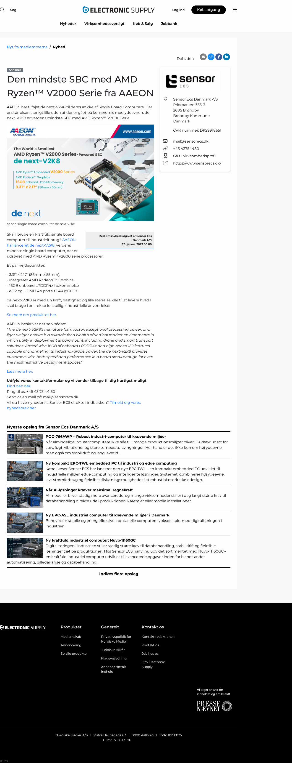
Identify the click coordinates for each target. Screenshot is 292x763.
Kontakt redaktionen (158, 637)
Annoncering (71, 645)
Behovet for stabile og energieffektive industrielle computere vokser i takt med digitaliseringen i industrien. (134, 520)
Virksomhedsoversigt (104, 23)
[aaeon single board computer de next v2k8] (80, 173)
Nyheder (68, 23)
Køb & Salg (143, 23)
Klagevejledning (114, 658)
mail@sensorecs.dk (191, 141)
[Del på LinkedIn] (226, 56)
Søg (13, 10)
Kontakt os (150, 645)
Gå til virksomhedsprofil (194, 156)
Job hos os (150, 653)
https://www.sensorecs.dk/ (197, 163)
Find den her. (19, 386)
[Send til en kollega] (203, 56)
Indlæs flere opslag (118, 574)
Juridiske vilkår (113, 650)
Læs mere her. (20, 371)
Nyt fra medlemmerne (27, 47)
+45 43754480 (186, 148)
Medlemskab (71, 637)
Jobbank (169, 23)
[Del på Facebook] (218, 56)
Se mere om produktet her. (32, 315)
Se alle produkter (74, 653)
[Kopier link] (211, 56)
